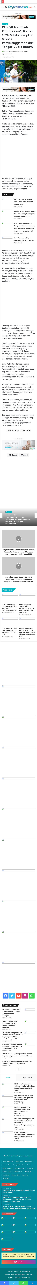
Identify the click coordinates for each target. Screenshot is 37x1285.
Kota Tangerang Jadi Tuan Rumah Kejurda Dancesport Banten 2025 (9, 631)
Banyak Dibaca (27, 1078)
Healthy (16, 1165)
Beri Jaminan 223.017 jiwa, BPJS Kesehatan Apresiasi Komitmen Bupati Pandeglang (11, 1013)
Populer (16, 1175)
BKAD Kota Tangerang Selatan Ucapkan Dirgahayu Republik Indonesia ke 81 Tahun (24, 1087)
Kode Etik (29, 1274)
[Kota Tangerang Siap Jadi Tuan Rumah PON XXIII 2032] (7, 240)
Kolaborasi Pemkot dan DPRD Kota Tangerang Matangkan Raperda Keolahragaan (24, 213)
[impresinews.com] (20, 7)
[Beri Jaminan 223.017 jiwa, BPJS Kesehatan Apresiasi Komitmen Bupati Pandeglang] (30, 1012)
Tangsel (25, 455)
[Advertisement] (18, 157)
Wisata (6, 1178)
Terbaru (8, 1078)
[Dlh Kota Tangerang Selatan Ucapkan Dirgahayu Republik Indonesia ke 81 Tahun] (30, 1047)
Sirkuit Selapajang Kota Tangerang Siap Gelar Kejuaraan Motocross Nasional (9, 607)
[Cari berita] (6, 7)
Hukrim (26, 1165)
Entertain (6, 1165)
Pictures (28, 1171)
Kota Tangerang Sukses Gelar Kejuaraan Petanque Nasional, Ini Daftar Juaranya (26, 608)
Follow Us (19, 1262)
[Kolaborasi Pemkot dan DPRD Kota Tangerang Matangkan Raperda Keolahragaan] (7, 213)
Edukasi (28, 1161)
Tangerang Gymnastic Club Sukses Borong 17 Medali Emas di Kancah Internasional (17, 521)
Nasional (7, 1171)
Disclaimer (10, 1277)
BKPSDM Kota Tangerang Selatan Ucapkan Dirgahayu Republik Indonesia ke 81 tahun (17, 1055)
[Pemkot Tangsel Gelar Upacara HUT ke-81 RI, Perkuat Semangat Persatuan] (30, 1024)
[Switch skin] (35, 7)
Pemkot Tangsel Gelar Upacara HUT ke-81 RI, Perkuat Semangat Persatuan (10, 1024)
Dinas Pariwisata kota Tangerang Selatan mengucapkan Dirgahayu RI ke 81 (17, 1062)
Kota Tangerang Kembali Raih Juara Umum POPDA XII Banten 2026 (24, 201)
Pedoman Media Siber (18, 1274)
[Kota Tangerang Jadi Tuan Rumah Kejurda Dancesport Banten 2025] (10, 622)
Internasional (7, 1168)
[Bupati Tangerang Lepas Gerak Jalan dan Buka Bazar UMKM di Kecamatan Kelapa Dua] (27, 622)
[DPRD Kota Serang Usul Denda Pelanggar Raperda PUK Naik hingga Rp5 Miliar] (30, 1234)
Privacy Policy (26, 1277)
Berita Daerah (8, 1161)
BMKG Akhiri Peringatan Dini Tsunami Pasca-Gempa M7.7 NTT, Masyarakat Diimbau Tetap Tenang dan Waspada (12, 1036)
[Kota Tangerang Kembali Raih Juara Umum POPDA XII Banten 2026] (7, 201)
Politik (6, 1175)
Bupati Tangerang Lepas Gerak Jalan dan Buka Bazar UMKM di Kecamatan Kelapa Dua (27, 632)
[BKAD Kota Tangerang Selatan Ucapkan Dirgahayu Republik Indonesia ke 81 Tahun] (7, 1086)
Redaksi (7, 1274)
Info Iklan (17, 1277)
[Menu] (2, 7)
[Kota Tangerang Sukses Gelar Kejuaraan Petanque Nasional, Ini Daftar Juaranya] (27, 598)
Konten (30, 1168)
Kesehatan (19, 1168)
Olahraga (5, 24)
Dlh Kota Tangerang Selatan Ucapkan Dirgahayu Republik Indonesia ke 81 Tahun (12, 1046)
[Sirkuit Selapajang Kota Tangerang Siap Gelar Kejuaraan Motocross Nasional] (10, 598)
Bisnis (19, 1161)
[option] (18, 515)
